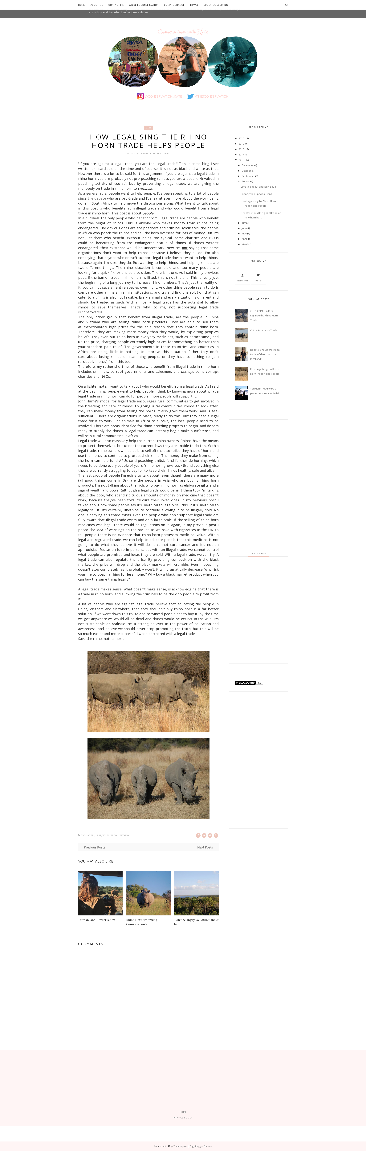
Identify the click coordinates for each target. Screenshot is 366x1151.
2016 (241, 160)
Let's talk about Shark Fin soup (258, 186)
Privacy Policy (183, 1117)
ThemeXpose (180, 1146)
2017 (241, 154)
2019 (241, 143)
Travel (194, 5)
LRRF (98, 835)
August (246, 181)
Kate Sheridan (140, 153)
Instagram (242, 280)
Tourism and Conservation (96, 920)
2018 (241, 149)
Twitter (258, 280)
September (248, 176)
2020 (241, 138)
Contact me (116, 5)
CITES (148, 127)
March (245, 244)
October (246, 170)
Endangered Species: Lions (256, 194)
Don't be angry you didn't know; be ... (196, 922)
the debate (97, 198)
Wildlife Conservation (144, 5)
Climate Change (174, 5)
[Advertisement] (258, 482)
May (244, 233)
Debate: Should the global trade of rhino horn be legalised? (265, 354)
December (248, 165)
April (244, 239)
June (244, 228)
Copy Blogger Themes (200, 1146)
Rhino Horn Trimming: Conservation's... (142, 922)
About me (97, 5)
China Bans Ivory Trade (263, 330)
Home (81, 5)
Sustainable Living (216, 5)
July (244, 223)
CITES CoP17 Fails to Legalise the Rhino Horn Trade (264, 315)
